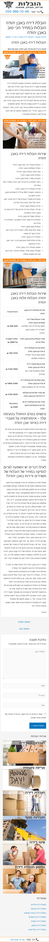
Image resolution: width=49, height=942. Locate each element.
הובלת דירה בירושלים (37, 917)
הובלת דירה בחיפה (38, 909)
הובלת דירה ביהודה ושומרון (35, 913)
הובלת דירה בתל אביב (37, 929)
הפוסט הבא (24, 629)
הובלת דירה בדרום (38, 904)
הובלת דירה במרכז (25, 37)
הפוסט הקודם (24, 622)
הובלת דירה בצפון (39, 925)
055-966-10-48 (17, 11)
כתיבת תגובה (40, 37)
